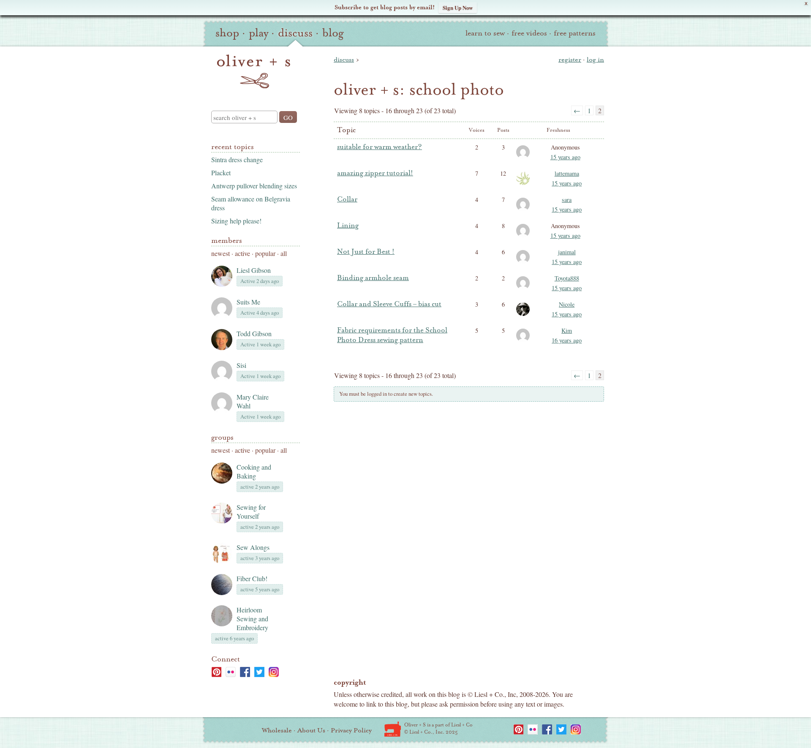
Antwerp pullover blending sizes (254, 185)
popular (265, 253)
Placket (221, 172)
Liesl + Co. (392, 729)
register (569, 59)
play (258, 33)
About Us (311, 730)
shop (227, 33)
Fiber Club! (252, 578)
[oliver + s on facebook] (245, 672)
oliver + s (253, 71)
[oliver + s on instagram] (274, 672)
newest (220, 253)
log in (595, 59)
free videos (529, 33)
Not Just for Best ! (366, 251)
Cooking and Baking (254, 471)
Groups (222, 437)
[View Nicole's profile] (524, 315)
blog (333, 33)
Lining (348, 225)
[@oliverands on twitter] (259, 672)
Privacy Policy (351, 730)
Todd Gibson (254, 333)
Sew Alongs (253, 547)
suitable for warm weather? (379, 147)
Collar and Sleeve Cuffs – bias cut (389, 304)
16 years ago (567, 340)
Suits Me (248, 301)
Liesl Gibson (254, 270)
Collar (347, 199)
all (283, 253)
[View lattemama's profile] (524, 184)
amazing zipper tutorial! (375, 173)
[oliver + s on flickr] (231, 672)
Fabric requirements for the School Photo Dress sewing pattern (392, 335)
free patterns (575, 33)
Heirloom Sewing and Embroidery (252, 618)
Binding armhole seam (373, 278)
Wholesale (277, 730)
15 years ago (565, 157)
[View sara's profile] (524, 210)
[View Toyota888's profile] (524, 288)
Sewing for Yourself (251, 511)
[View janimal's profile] (524, 262)
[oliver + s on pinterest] (216, 672)
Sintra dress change (237, 159)
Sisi (241, 365)
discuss (295, 33)
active (242, 253)
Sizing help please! (236, 220)
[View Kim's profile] (524, 341)
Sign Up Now (458, 7)
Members (226, 240)
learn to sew (485, 33)
